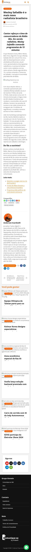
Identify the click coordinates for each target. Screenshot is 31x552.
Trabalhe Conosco (8, 520)
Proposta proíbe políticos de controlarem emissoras (16, 191)
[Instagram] (11, 463)
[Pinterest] (17, 200)
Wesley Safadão (8, 205)
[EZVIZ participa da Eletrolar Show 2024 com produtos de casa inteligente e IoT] (15, 429)
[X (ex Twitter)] (19, 463)
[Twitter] (15, 200)
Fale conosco (6, 504)
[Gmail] (8, 200)
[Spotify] (11, 467)
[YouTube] (7, 463)
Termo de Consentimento (10, 523)
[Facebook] (6, 200)
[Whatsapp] (4, 200)
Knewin (5, 489)
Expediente (6, 501)
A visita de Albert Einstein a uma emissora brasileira (15, 187)
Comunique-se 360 (8, 482)
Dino (4, 486)
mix (5, 202)
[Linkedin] (13, 200)
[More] (19, 200)
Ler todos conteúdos (10, 265)
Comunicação (7, 8)
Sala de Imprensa (8, 508)
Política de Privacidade (9, 527)
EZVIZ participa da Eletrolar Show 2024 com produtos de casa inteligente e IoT (14, 438)
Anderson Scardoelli (11, 22)
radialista (11, 202)
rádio (17, 202)
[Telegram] (11, 200)
